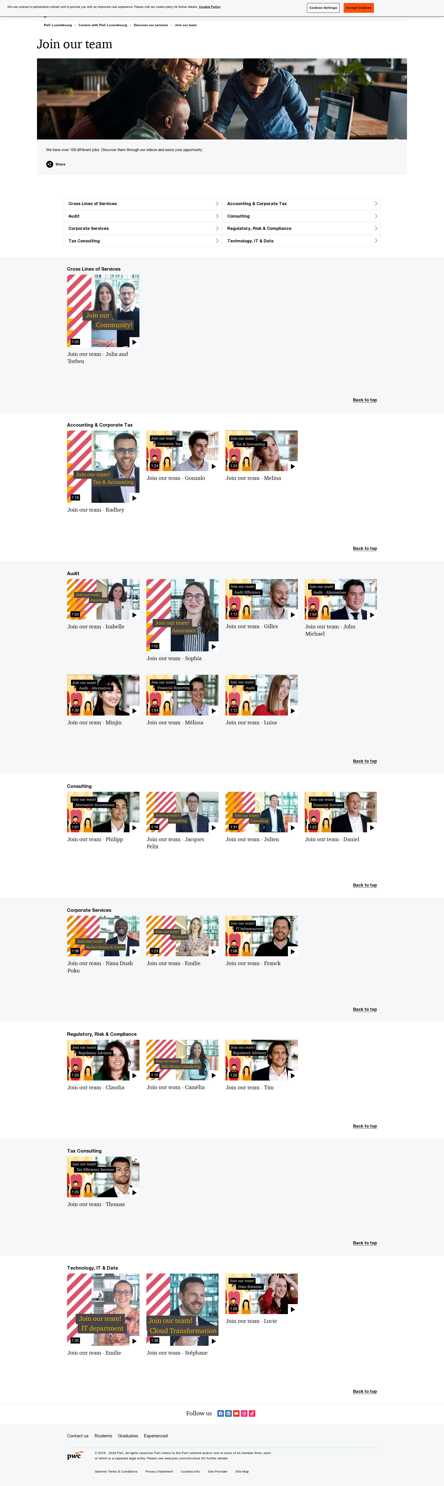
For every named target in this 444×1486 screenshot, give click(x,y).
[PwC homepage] (75, 1457)
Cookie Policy (209, 7)
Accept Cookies (358, 8)
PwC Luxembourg (58, 25)
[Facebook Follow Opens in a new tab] (220, 1414)
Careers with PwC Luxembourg (103, 25)
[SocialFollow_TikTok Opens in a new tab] (252, 1414)
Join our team (186, 25)
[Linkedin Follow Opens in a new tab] (228, 1414)
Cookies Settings (323, 8)
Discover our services (151, 25)
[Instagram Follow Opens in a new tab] (244, 1414)
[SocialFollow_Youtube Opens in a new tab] (236, 1414)
